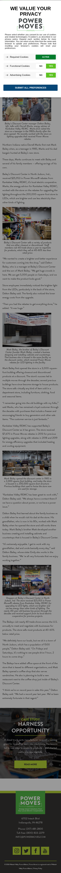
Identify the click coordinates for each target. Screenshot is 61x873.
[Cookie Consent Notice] (30, 48)
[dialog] (30, 48)
